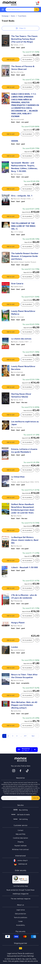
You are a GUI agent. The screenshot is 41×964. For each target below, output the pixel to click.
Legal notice (20, 910)
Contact (20, 830)
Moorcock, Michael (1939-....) (23, 199)
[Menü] (27, 876)
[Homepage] (9, 3)
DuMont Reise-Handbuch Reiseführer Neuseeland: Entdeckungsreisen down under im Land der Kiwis (22, 508)
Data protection (20, 914)
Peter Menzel (17, 626)
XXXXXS (14, 141)
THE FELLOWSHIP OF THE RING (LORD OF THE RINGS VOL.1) (23, 226)
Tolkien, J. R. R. (18, 45)
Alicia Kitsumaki (18, 119)
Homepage (5, 16)
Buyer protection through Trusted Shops (20, 890)
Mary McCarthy (18, 72)
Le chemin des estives (21, 338)
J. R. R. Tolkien (18, 232)
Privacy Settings (27, 956)
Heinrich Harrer (18, 680)
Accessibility (20, 925)
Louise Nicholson (19, 650)
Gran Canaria (17, 283)
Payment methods (21, 846)
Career (20, 921)
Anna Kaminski (18, 372)
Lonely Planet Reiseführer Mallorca (23, 312)
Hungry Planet (18, 622)
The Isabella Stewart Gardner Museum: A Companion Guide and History (24, 256)
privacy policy (32, 793)
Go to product (27, 59)
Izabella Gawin (18, 287)
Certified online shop (20, 886)
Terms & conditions (20, 917)
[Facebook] (20, 770)
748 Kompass (17, 174)
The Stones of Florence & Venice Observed (22, 67)
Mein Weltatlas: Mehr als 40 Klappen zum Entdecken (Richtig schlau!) (24, 705)
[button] (2, 9)
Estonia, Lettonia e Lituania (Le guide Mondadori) (24, 450)
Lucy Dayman (17, 427)
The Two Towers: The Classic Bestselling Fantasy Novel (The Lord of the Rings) (24, 39)
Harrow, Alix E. (18, 400)
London (14, 647)
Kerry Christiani (18, 317)
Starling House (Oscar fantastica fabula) (21, 395)
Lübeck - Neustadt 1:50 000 (24, 567)
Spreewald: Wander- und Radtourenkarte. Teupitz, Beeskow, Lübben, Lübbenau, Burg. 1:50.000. (24, 166)
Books (13, 16)
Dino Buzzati (17, 546)
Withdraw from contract (20, 849)
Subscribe (36, 798)
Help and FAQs (20, 834)
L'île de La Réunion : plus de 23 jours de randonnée (24, 596)
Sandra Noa (17, 711)
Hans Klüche (17, 516)
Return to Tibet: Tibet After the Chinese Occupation (24, 676)
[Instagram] (13, 770)
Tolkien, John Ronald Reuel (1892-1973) (25, 482)
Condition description (20, 838)
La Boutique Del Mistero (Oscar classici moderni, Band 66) (24, 540)
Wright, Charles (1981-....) (22, 342)
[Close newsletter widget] (35, 749)
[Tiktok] (27, 770)
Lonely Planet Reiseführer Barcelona (23, 367)
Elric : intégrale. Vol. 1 (21, 195)
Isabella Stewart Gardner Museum (24, 262)
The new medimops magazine (20, 899)
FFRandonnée (17, 601)
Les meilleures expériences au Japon (25, 423)
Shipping (20, 842)
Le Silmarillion (18, 476)
